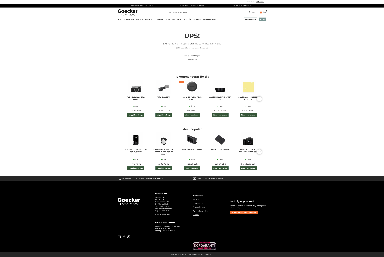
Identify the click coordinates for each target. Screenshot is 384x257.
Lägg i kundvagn (136, 115)
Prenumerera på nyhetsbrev (244, 212)
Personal (196, 199)
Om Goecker (198, 203)
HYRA (262, 19)
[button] (257, 2)
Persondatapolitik (200, 211)
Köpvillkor (208, 254)
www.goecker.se (198, 48)
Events (196, 215)
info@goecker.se (196, 254)
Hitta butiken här (162, 215)
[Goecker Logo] (128, 12)
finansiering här (245, 5)
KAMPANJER (250, 19)
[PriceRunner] (204, 245)
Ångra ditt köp (199, 207)
